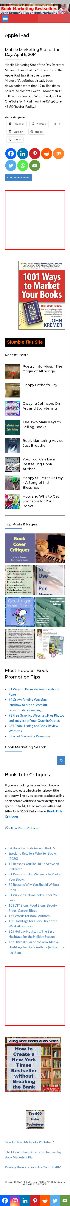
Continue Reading (18, 177)
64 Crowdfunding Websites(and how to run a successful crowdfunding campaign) (28, 705)
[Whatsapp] (22, 165)
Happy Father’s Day (40, 385)
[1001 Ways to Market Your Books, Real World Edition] (41, 329)
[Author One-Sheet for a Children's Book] (50, 644)
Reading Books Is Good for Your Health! (33, 1167)
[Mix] (58, 153)
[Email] (34, 165)
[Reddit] (46, 153)
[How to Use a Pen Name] (50, 580)
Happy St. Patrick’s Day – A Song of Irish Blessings (43, 483)
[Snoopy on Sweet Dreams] (20, 612)
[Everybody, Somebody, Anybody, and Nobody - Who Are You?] (20, 580)
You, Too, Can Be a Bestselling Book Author (39, 464)
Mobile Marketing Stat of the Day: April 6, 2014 (32, 52)
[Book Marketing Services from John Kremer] (20, 549)
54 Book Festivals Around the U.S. (32, 848)
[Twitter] (10, 165)
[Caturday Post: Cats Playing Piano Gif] (50, 549)
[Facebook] (10, 153)
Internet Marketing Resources (30, 736)
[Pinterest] (34, 153)
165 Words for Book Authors (29, 916)
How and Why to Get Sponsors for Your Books (41, 501)
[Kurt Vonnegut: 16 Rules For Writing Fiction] (20, 644)
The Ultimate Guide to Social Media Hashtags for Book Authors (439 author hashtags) (37, 947)
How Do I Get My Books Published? (29, 1142)
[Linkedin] (22, 153)
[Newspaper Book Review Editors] (50, 612)
